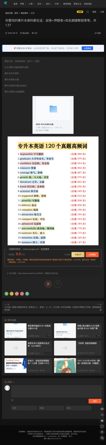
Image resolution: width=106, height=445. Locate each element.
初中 (39, 4)
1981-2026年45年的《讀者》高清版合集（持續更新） (88, 362)
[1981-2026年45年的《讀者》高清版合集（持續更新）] (65, 365)
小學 (31, 4)
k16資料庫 (6, 4)
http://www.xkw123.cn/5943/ (30, 273)
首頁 (15, 4)
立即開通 (87, 48)
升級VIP (78, 254)
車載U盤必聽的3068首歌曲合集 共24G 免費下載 (88, 327)
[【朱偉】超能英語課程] (65, 348)
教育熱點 (67, 4)
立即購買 (92, 254)
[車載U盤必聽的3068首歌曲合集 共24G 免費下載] (65, 330)
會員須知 (88, 4)
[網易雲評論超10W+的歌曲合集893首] (15, 330)
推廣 (99, 33)
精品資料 (25, 33)
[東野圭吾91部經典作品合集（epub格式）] (15, 348)
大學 (57, 4)
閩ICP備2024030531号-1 (53, 439)
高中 (48, 4)
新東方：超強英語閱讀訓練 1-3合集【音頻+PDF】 (39, 361)
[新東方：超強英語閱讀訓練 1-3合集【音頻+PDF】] (15, 365)
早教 (22, 4)
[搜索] (87, 11)
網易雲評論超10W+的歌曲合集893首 (39, 327)
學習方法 (77, 4)
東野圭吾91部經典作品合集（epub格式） (38, 344)
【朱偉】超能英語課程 (87, 343)
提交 (95, 401)
